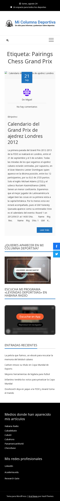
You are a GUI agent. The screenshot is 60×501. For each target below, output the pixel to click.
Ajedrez (13, 116)
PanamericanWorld (14, 443)
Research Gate (12, 478)
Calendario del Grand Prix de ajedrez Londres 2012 (25, 133)
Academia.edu (12, 472)
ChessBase (10, 448)
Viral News (33, 496)
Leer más (44, 229)
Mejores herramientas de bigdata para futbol (27, 374)
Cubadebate (11, 430)
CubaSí (8, 434)
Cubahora (9, 439)
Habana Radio (12, 426)
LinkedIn (9, 466)
